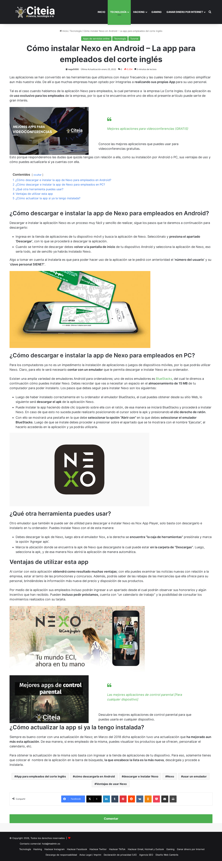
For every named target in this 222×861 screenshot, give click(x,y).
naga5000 (73, 69)
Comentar (111, 818)
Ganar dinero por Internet (184, 11)
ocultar (37, 174)
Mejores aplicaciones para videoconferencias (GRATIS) (147, 128)
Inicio (101, 11)
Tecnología (118, 11)
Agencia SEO (146, 854)
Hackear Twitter (98, 849)
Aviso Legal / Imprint (90, 854)
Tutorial (134, 38)
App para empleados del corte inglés (41, 776)
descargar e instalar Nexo (140, 776)
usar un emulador (195, 776)
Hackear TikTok (117, 849)
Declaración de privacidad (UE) (120, 854)
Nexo (170, 776)
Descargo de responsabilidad (61, 854)
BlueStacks (164, 378)
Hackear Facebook (77, 849)
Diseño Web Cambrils (167, 854)
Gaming (156, 11)
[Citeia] (35, 11)
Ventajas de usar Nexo (111, 784)
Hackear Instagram (54, 849)
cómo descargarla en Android (95, 776)
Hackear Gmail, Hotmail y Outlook (146, 849)
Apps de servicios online (96, 38)
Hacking (139, 11)
